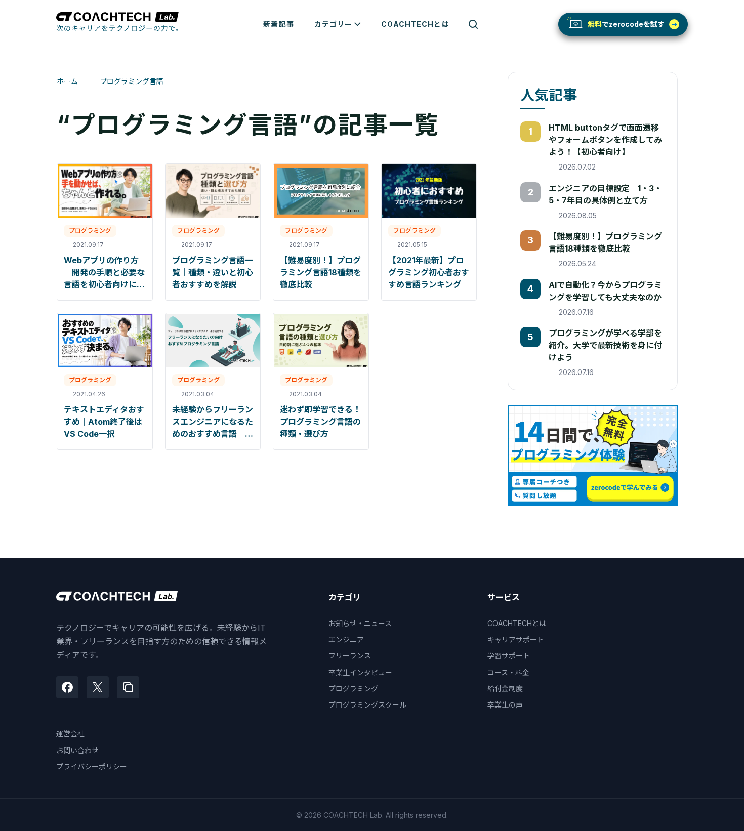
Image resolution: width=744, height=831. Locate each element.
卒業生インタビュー (360, 672)
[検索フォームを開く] (473, 24)
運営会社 (70, 733)
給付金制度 (505, 688)
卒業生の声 (505, 704)
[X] (98, 687)
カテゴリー (333, 24)
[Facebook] (67, 687)
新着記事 (278, 24)
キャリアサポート (515, 639)
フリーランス (349, 655)
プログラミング (353, 688)
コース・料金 (508, 672)
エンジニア (346, 639)
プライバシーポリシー (91, 766)
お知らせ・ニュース (360, 623)
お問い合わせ (77, 750)
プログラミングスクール (367, 704)
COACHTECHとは (415, 24)
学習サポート (508, 655)
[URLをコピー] (128, 687)
